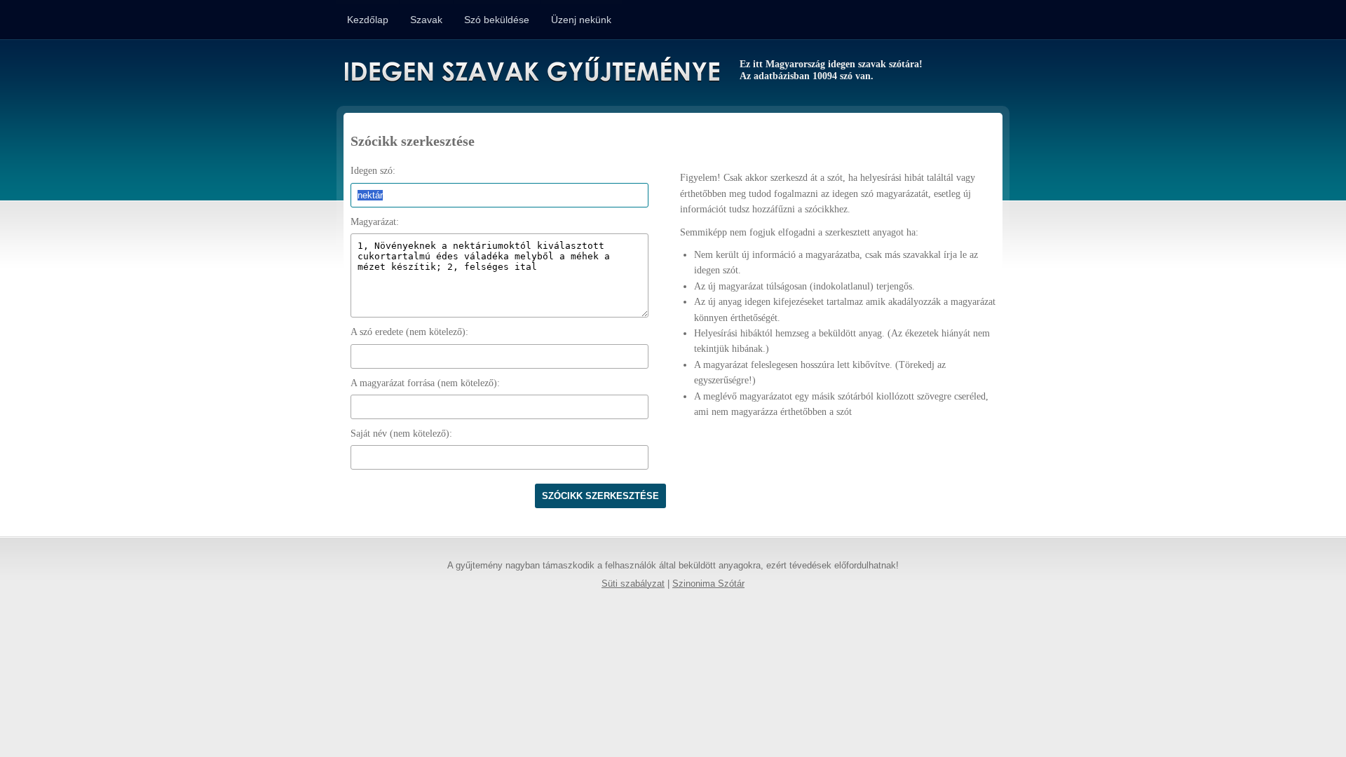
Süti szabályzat (633, 584)
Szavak (426, 19)
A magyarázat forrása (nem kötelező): (425, 383)
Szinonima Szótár (708, 584)
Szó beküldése (496, 19)
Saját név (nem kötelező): (401, 433)
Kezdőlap (367, 19)
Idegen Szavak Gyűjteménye (531, 71)
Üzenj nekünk (581, 19)
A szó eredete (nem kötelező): (409, 332)
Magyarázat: (375, 222)
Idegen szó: (373, 170)
